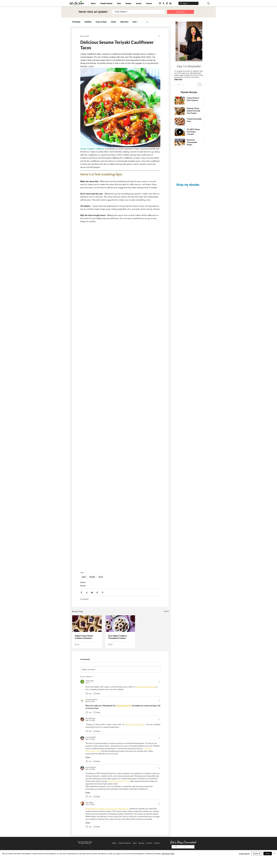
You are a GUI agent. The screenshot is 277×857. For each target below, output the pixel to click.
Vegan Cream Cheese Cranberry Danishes (84, 636)
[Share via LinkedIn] (92, 592)
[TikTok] (167, 3)
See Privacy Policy (168, 853)
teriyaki (92, 577)
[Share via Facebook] (81, 592)
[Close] (274, 853)
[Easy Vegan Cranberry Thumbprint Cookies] (120, 623)
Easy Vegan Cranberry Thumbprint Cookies (117, 636)
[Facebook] (163, 3)
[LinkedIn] (170, 3)
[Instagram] (160, 3)
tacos (101, 577)
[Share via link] (97, 592)
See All (166, 611)
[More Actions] (159, 681)
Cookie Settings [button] (244, 853)
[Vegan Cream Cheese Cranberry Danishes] (87, 623)
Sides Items (124, 22)
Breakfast (88, 22)
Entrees (82, 582)
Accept (267, 853)
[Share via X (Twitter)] (87, 592)
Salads (113, 22)
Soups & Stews (101, 22)
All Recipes (76, 22)
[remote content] (120, 396)
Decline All (256, 853)
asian (84, 577)
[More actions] (159, 36)
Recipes (83, 585)
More (135, 22)
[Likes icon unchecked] (86, 693)
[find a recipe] (200, 84)
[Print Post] (102, 592)
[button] (208, 3)
